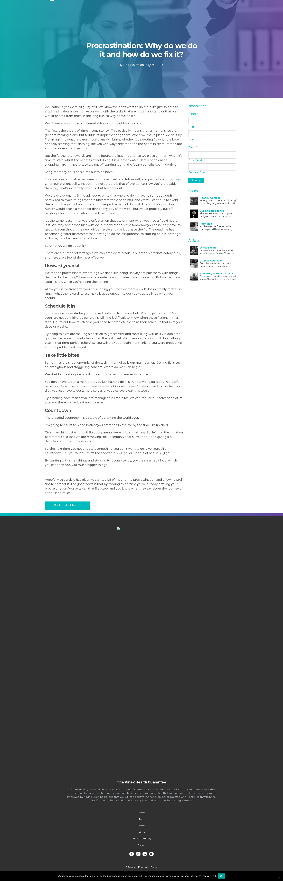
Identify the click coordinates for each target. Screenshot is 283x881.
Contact (141, 845)
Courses (141, 825)
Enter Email (196, 160)
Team (141, 819)
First (191, 126)
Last (191, 139)
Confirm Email (198, 172)
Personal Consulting (141, 838)
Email (192, 147)
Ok (222, 875)
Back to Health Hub (67, 505)
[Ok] (279, 877)
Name (193, 113)
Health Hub (141, 832)
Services (141, 812)
